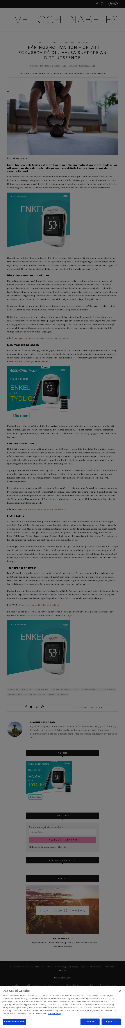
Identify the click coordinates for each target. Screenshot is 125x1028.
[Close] (120, 990)
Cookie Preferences (14, 1021)
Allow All (90, 1021)
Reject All (111, 1021)
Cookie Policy (54, 1013)
